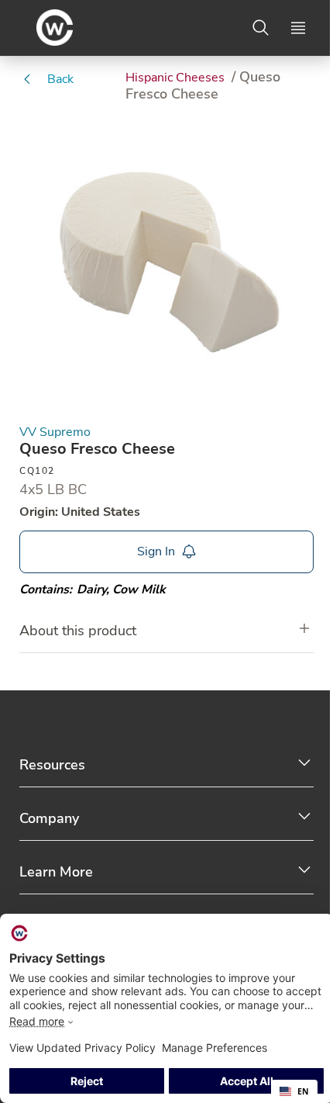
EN (303, 1091)
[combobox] (294, 1091)
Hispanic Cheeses (176, 77)
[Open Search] (261, 28)
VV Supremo (55, 432)
